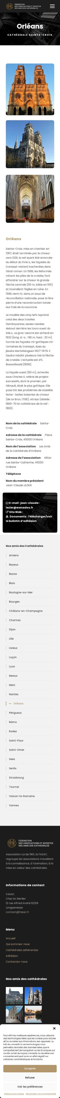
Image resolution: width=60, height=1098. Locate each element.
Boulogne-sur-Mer (21, 592)
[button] (55, 1029)
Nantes (13, 694)
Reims (13, 722)
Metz (12, 685)
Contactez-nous (17, 962)
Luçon (13, 657)
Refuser (30, 1077)
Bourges (14, 601)
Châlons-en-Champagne (25, 611)
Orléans (18, 703)
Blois (12, 583)
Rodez (13, 731)
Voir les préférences (30, 1086)
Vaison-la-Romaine (22, 796)
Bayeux (13, 564)
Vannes (14, 805)
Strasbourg (16, 777)
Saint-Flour (16, 740)
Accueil (10, 938)
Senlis (12, 768)
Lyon (12, 666)
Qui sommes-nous (18, 944)
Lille (11, 638)
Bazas (13, 574)
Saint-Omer (16, 750)
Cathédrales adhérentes (22, 950)
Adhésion (12, 956)
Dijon (12, 629)
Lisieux (13, 648)
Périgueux (15, 713)
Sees (12, 759)
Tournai (14, 787)
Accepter (30, 1068)
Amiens (14, 555)
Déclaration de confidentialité (41, 1093)
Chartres (15, 620)
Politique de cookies (14, 1093)
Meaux (13, 675)
